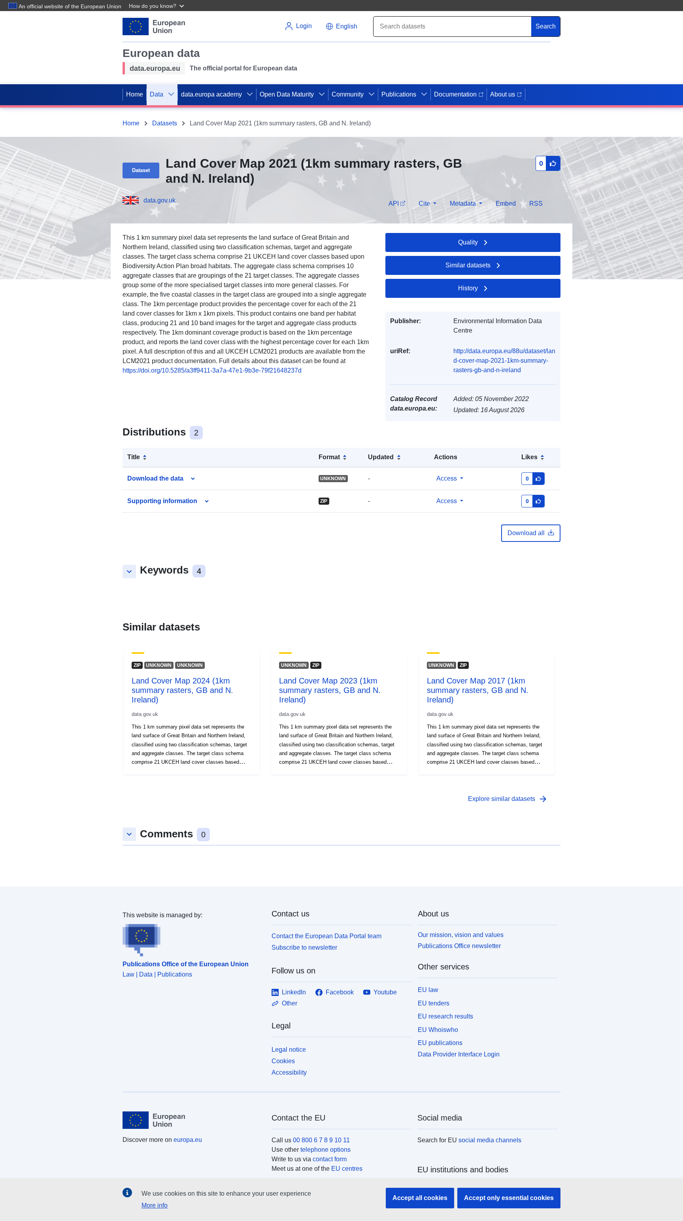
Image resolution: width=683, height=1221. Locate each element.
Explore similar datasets (508, 799)
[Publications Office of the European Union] (192, 938)
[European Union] (192, 1120)
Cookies (283, 1061)
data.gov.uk (159, 200)
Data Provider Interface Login (459, 1054)
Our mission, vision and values (461, 934)
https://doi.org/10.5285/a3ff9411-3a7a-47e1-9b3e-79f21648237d (212, 370)
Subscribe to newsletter (304, 947)
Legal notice (289, 1049)
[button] (157, 5)
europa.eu (188, 1139)
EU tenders (433, 1003)
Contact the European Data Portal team (326, 936)
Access (446, 478)
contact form (330, 1159)
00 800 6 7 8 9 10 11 (321, 1140)
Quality (468, 242)
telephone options (325, 1149)
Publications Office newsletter (459, 946)
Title (133, 457)
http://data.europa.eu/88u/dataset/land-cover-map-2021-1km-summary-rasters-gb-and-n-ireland (504, 360)
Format (329, 457)
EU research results (445, 1016)
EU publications (440, 1042)
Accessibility (289, 1072)
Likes (529, 457)
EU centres (346, 1168)
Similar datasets (468, 265)
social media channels (489, 1140)
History (468, 288)
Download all (526, 533)
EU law (428, 989)
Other (289, 1003)
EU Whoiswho (438, 1029)
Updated (381, 457)
